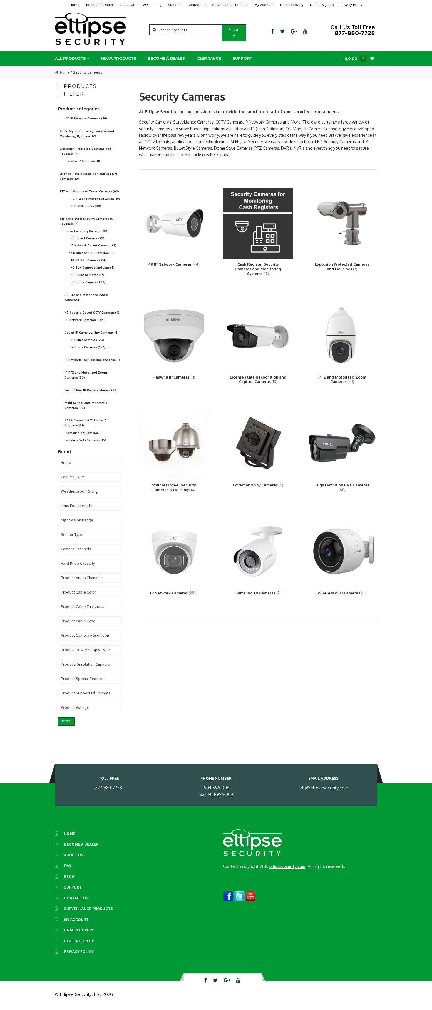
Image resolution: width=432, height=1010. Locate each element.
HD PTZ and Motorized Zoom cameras (86, 297)
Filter (66, 721)
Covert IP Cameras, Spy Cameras (92, 332)
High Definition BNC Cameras (91, 253)
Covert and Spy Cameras (86, 231)
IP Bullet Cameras (87, 340)
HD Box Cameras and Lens (93, 267)
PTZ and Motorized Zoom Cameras (89, 191)
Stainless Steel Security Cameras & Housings (86, 221)
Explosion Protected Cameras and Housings (85, 151)
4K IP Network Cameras (86, 118)
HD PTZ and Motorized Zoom (95, 199)
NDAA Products (118, 58)
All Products (70, 58)
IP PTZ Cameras (86, 206)
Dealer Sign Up (322, 5)
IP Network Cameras (85, 320)
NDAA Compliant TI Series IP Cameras (86, 423)
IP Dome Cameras (88, 347)
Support (174, 5)
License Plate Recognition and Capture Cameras (89, 176)
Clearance (209, 58)
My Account (264, 5)
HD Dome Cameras (88, 282)
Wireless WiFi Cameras (86, 440)
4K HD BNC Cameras (88, 260)
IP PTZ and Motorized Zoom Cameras (86, 375)
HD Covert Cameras (87, 238)
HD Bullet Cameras (87, 275)
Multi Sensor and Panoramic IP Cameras (88, 405)
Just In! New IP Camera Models (91, 390)
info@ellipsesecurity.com (323, 787)
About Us (127, 5)
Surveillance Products (230, 5)
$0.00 (354, 58)
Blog (158, 5)
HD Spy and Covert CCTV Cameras (92, 312)
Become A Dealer (100, 5)
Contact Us (196, 5)
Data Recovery (292, 5)
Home (74, 5)
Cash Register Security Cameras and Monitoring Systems (87, 133)
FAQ (145, 5)
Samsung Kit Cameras (85, 433)
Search (234, 33)
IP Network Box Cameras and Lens (92, 360)
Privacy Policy (351, 5)
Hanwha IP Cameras (83, 161)
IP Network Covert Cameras (93, 245)
